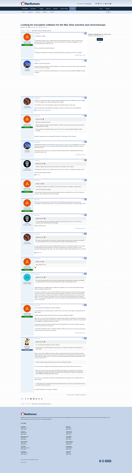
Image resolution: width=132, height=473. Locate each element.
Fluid (21, 462)
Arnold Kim (23, 426)
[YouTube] (105, 3)
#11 (85, 258)
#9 (85, 215)
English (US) (108, 461)
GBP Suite (47, 63)
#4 (85, 115)
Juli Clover (23, 431)
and (43, 110)
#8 (85, 199)
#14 (85, 338)
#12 (85, 273)
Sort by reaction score (42, 27)
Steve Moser (23, 451)
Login (100, 42)
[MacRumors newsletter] (110, 3)
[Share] (83, 33)
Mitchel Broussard (24, 436)
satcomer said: (39, 119)
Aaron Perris (68, 451)
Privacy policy (24, 459)
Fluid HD (24, 462)
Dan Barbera (23, 446)
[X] (103, 3)
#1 (85, 33)
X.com (25, 434)
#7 (85, 180)
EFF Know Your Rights (49, 146)
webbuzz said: (39, 183)
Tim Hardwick (69, 436)
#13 (85, 305)
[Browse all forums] (106, 12)
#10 (85, 233)
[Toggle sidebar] (110, 12)
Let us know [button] (88, 3)
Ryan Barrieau (69, 446)
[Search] (108, 12)
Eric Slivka (68, 426)
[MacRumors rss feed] (108, 3)
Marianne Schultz (69, 441)
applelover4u (25, 27)
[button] (32, 8)
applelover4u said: (40, 163)
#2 (85, 60)
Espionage (56, 70)
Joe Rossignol (69, 431)
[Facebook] (98, 3)
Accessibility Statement (33, 459)
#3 (85, 97)
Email (22, 434)
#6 (85, 160)
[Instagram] (101, 3)
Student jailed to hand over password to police (62, 144)
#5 (85, 142)
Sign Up (100, 39)
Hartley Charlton (24, 441)
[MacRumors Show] (96, 3)
